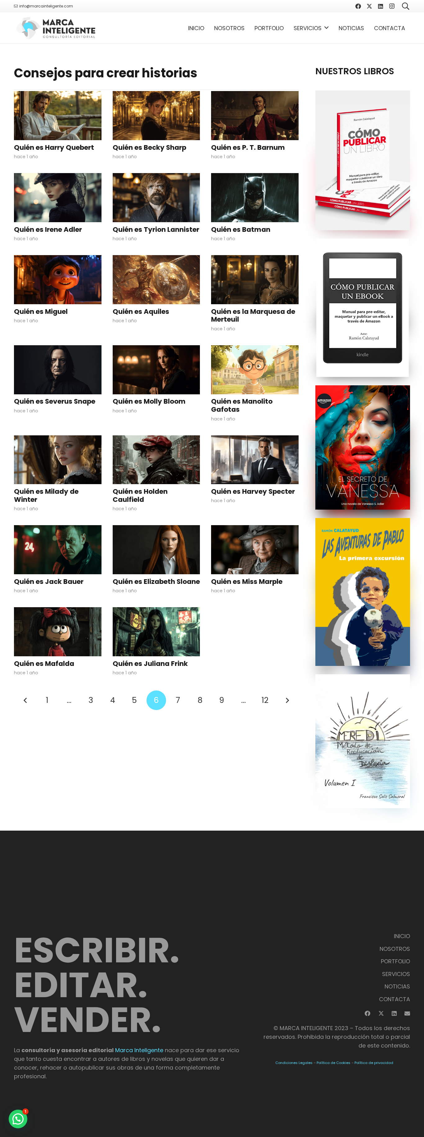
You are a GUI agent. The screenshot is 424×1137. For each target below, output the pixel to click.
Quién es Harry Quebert (54, 147)
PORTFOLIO (395, 961)
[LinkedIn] (380, 6)
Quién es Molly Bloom (149, 401)
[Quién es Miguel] (57, 279)
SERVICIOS (396, 974)
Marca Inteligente (139, 1050)
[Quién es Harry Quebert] (57, 115)
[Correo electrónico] (407, 1013)
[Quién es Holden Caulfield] (156, 459)
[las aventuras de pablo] (362, 592)
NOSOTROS (395, 949)
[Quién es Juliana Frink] (156, 631)
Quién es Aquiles (141, 311)
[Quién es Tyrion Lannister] (156, 197)
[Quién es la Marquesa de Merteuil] (255, 279)
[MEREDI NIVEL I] (362, 741)
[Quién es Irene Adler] (57, 197)
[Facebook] (358, 6)
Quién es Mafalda (44, 663)
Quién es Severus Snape (54, 401)
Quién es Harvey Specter (253, 491)
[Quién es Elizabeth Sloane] (156, 549)
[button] (326, 28)
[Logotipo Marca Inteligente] (55, 28)
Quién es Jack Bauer (48, 581)
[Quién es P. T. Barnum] (255, 115)
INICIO (402, 936)
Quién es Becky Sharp (149, 147)
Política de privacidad (373, 1063)
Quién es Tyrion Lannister (156, 229)
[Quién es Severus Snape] (57, 369)
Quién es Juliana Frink (150, 663)
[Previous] (25, 700)
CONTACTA (394, 999)
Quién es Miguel (41, 311)
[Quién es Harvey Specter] (255, 459)
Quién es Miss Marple (246, 581)
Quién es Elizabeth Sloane (156, 581)
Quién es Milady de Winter (46, 495)
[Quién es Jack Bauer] (57, 549)
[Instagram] (391, 6)
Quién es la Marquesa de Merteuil (253, 315)
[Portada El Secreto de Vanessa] (362, 447)
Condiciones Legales (294, 1063)
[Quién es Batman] (255, 197)
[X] (369, 6)
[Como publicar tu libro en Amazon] (362, 160)
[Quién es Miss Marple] (255, 549)
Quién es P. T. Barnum (248, 147)
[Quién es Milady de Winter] (57, 459)
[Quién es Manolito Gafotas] (255, 369)
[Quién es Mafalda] (57, 631)
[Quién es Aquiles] (156, 279)
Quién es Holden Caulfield (140, 495)
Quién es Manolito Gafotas (242, 405)
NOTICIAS (397, 986)
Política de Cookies (333, 1063)
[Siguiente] (287, 700)
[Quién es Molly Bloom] (156, 369)
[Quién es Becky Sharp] (156, 115)
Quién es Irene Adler (48, 229)
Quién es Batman (240, 229)
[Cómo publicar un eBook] (362, 308)
